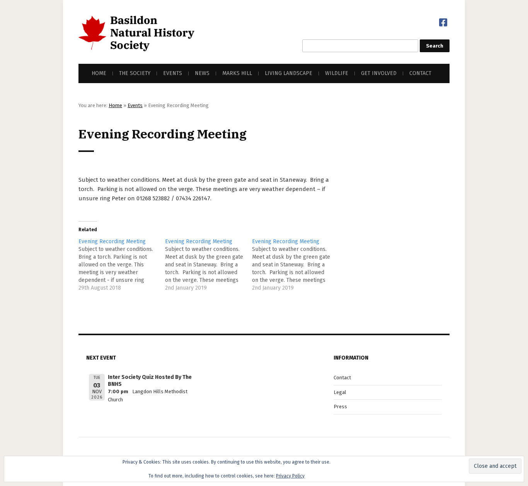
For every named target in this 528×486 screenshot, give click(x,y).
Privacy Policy (290, 476)
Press (340, 406)
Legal (340, 392)
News (202, 73)
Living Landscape (288, 73)
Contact (420, 73)
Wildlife (336, 73)
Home (99, 73)
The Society (134, 73)
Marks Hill (237, 73)
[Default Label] (443, 22)
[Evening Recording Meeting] (121, 265)
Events (172, 73)
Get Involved (379, 73)
